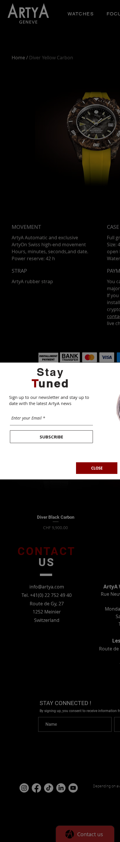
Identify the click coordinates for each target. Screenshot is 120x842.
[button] (96, 468)
